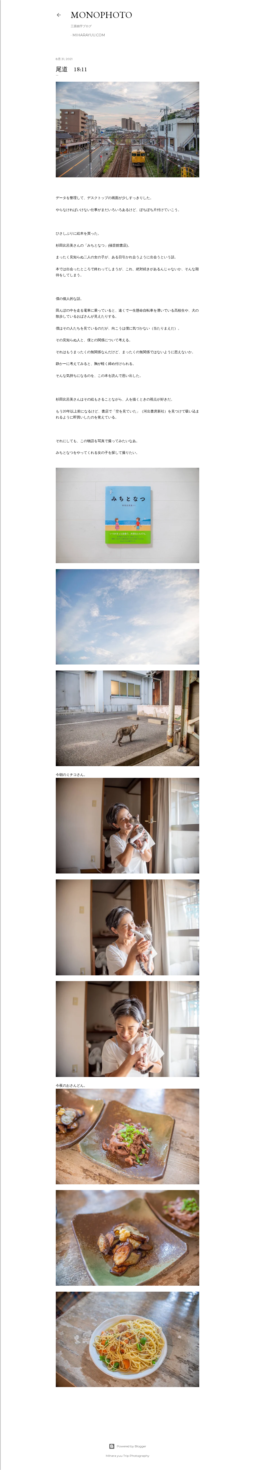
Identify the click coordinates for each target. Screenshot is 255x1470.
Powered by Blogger (131, 1446)
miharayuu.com (88, 35)
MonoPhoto (101, 15)
